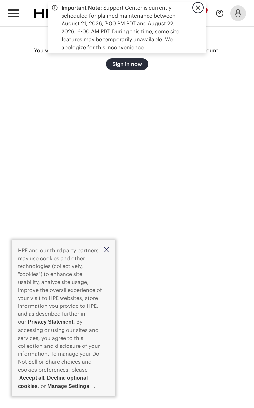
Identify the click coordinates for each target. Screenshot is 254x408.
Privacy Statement (50, 322)
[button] (106, 250)
